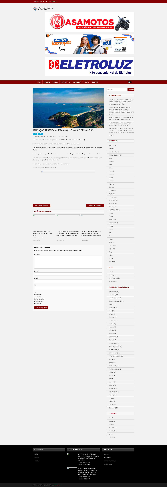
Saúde (110, 239)
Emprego (111, 181)
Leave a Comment (62, 136)
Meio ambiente (113, 206)
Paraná (39, 82)
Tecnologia (112, 248)
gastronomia (112, 190)
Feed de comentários (114, 278)
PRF (110, 232)
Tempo (111, 252)
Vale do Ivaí (94, 82)
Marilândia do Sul (65, 82)
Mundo (111, 213)
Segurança (112, 242)
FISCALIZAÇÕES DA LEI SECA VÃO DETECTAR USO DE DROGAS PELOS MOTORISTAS (121, 119)
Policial (111, 226)
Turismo (111, 258)
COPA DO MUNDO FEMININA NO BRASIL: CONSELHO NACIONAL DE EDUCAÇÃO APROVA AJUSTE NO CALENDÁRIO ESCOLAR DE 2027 (121, 111)
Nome (36, 271)
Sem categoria (113, 245)
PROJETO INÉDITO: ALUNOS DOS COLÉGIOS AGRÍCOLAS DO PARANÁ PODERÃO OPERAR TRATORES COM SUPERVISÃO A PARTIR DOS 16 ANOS (121, 132)
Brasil (35, 133)
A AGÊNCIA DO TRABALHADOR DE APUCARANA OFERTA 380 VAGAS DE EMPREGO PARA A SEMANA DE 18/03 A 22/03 (95, 205)
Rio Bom (86, 82)
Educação (111, 174)
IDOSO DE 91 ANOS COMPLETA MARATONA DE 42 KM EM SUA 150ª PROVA (42, 233)
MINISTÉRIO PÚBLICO (114, 210)
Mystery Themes (58, 485)
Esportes (111, 184)
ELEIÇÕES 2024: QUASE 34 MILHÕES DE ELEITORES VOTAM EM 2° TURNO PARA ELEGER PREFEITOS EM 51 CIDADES (68, 233)
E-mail (36, 278)
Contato (55, 1)
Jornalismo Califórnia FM (84, 464)
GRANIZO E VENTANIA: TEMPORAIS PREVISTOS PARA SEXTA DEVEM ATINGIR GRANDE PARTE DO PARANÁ (91, 233)
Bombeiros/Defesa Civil (115, 155)
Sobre (50, 1)
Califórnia (55, 82)
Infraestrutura (113, 197)
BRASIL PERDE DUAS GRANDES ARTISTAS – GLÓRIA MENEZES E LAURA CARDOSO (121, 124)
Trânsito (111, 255)
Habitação (111, 194)
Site (35, 285)
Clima (40, 133)
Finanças (111, 187)
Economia (111, 171)
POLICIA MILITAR (113, 223)
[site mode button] (130, 82)
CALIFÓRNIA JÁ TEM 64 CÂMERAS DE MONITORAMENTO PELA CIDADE (42, 205)
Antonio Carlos (51, 136)
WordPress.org (113, 281)
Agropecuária (112, 145)
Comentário (38, 254)
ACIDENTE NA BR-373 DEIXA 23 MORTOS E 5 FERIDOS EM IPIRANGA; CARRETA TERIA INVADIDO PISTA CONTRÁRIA (121, 102)
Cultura (111, 168)
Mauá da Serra (77, 82)
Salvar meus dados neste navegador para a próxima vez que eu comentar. (39, 299)
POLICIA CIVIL (112, 219)
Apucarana (47, 82)
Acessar (111, 271)
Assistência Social (114, 152)
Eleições (111, 177)
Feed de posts (112, 275)
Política (111, 229)
